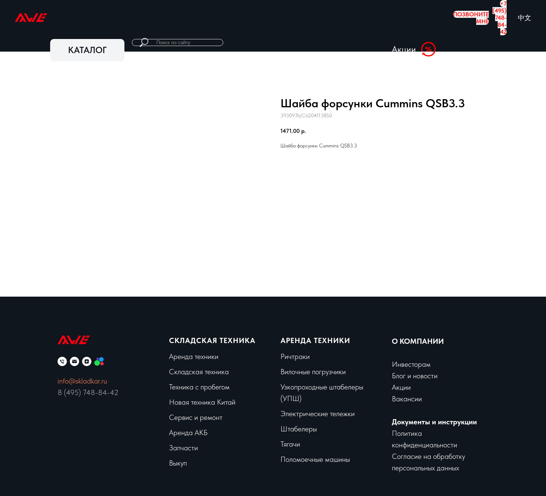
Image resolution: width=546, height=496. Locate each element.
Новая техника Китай (202, 402)
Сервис (207, 18)
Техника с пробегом (199, 386)
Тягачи (290, 444)
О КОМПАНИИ (418, 341)
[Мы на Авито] (99, 361)
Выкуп (275, 18)
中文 (524, 18)
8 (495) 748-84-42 (88, 392)
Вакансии (407, 398)
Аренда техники (126, 18)
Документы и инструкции (434, 421)
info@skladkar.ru (82, 380)
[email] (74, 361)
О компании (313, 18)
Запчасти (242, 18)
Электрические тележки (317, 413)
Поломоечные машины (315, 459)
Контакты (356, 18)
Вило (287, 371)
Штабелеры (298, 428)
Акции (390, 18)
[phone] (62, 361)
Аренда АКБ (188, 432)
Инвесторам (411, 364)
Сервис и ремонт (195, 417)
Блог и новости (415, 375)
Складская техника (212, 340)
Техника (173, 18)
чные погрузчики (320, 371)
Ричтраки (295, 356)
